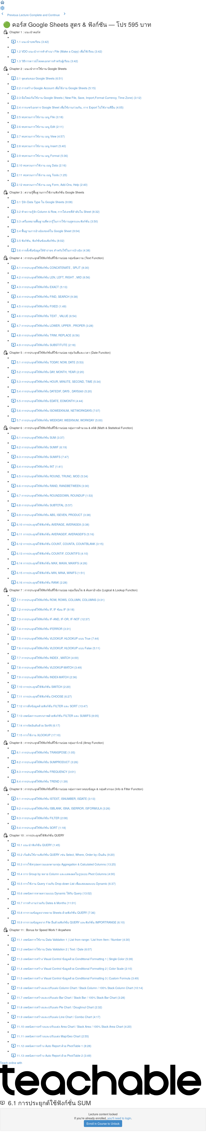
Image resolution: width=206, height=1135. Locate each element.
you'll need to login (119, 1118)
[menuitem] (2, 9)
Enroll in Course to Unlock (103, 1124)
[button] (2, 4)
